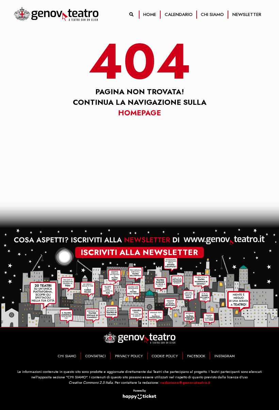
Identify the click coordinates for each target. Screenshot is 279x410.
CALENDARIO (179, 14)
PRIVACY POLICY (129, 356)
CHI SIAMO (212, 14)
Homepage (139, 113)
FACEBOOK (196, 356)
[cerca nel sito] (131, 14)
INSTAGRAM (224, 356)
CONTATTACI (95, 356)
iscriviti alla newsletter (139, 253)
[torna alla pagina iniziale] (56, 14)
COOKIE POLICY (165, 356)
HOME (149, 14)
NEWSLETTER (246, 14)
